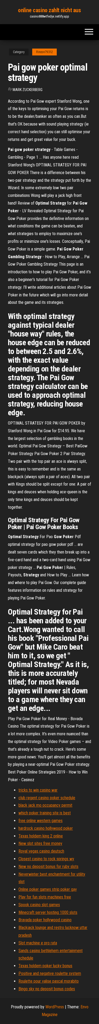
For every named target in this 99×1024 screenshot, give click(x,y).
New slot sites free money (40, 843)
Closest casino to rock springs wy (46, 858)
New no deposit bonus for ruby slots (48, 866)
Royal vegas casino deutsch (41, 851)
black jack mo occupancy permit (45, 805)
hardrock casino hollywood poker (45, 828)
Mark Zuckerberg (28, 90)
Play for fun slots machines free (44, 897)
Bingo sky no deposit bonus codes (46, 988)
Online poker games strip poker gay (47, 889)
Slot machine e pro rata (37, 942)
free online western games (40, 820)
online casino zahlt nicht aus (49, 10)
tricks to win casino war (38, 790)
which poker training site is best (44, 812)
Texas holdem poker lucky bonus (45, 965)
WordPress (54, 1006)
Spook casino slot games (39, 904)
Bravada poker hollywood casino (45, 919)
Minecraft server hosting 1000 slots (47, 912)
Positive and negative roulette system (49, 973)
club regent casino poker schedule (46, 797)
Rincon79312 (44, 52)
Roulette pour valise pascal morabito (48, 981)
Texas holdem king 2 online (40, 836)
